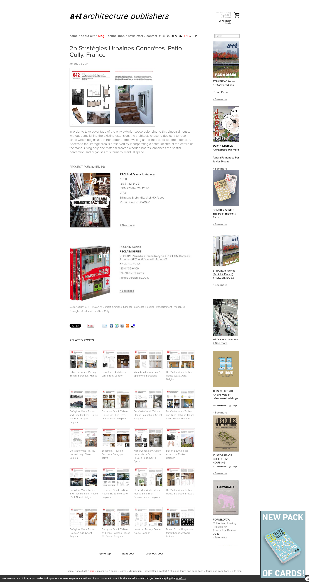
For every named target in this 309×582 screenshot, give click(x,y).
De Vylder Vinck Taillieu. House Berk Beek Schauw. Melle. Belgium (147, 494)
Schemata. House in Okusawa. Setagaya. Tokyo (113, 454)
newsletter (135, 36)
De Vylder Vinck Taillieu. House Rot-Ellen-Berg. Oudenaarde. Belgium (115, 415)
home (74, 36)
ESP (194, 36)
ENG (187, 36)
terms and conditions (217, 571)
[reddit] (122, 326)
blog (101, 36)
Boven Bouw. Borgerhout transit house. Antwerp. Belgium (180, 533)
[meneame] (127, 326)
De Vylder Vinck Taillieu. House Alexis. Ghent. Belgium (83, 533)
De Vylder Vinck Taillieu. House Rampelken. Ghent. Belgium (148, 415)
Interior (177, 307)
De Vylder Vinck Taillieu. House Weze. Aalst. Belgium (179, 376)
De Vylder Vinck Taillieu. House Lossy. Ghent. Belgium (83, 454)
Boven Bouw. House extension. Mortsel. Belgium (177, 454)
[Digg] (111, 326)
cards (123, 571)
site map (237, 571)
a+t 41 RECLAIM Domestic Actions (103, 307)
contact (151, 36)
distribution (135, 571)
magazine (102, 571)
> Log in (227, 23)
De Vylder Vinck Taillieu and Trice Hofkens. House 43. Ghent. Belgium (116, 533)
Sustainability (77, 307)
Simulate (128, 307)
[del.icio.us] (133, 326)
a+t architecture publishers (124, 16)
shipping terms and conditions (186, 571)
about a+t (88, 36)
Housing (149, 307)
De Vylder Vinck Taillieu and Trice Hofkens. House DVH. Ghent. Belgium (84, 494)
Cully (106, 311)
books (114, 571)
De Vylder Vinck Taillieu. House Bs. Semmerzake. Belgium (115, 494)
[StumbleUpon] (117, 326)
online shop (116, 36)
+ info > (181, 578)
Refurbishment (164, 307)
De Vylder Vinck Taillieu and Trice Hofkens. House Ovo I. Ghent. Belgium (180, 415)
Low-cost (139, 307)
